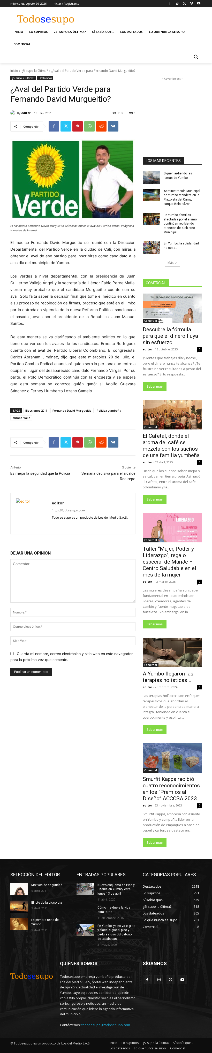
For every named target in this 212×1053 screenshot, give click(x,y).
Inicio (14, 70)
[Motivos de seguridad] (19, 889)
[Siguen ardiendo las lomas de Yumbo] (151, 177)
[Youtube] (199, 4)
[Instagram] (177, 4)
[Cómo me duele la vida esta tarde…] (85, 911)
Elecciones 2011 (36, 410)
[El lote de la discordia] (19, 907)
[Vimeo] (191, 4)
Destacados (45, 78)
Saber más (155, 386)
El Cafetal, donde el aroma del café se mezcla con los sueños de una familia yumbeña (171, 445)
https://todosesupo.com (68, 510)
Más (170, 262)
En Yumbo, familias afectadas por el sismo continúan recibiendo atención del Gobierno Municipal (180, 223)
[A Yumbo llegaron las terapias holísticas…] (172, 652)
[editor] (13, 113)
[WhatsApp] (89, 126)
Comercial (150, 320)
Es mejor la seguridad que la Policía (40, 473)
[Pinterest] (77, 126)
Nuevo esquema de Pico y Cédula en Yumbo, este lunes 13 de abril (116, 889)
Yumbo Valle (21, 418)
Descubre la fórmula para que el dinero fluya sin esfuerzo (170, 335)
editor (26, 113)
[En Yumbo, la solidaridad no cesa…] (151, 247)
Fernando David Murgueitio (72, 410)
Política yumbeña (109, 410)
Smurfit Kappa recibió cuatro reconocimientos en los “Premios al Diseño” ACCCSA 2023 (171, 789)
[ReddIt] (101, 126)
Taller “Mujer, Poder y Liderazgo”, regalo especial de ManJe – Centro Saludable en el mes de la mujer (169, 562)
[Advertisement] (141, 17)
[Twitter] (184, 4)
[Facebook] (170, 4)
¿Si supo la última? (34, 70)
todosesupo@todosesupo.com (105, 1025)
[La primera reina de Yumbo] (19, 924)
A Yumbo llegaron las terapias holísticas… (168, 677)
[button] (196, 57)
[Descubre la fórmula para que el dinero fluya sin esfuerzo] (172, 308)
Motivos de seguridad (46, 885)
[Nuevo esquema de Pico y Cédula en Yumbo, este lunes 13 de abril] (85, 889)
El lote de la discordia (46, 902)
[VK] (113, 126)
